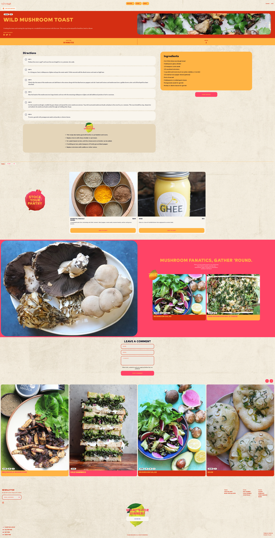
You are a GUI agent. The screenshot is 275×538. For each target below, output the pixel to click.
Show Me (137, 519)
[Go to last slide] (267, 381)
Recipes (129, 3)
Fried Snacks (262, 495)
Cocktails (246, 495)
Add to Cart (103, 230)
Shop (145, 3)
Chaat (260, 491)
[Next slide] (271, 381)
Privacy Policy (267, 535)
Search (268, 3)
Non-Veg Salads (230, 493)
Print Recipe (206, 94)
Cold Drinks (247, 493)
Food (137, 3)
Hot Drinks (247, 491)
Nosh (260, 497)
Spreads (261, 493)
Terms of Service (268, 533)
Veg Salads (228, 491)
